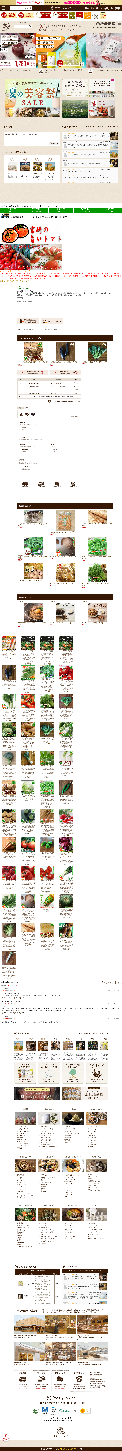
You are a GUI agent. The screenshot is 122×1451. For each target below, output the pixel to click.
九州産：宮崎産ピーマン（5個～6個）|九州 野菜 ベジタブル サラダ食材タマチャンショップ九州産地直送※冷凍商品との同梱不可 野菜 (47, 694)
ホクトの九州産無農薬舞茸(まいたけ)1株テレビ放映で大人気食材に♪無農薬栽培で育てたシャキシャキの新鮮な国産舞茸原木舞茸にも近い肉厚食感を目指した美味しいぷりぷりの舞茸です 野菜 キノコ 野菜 (9, 639)
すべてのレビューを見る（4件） (113, 821)
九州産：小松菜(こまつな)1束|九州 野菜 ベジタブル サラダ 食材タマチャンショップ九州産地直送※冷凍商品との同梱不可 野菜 (47, 579)
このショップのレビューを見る (113, 823)
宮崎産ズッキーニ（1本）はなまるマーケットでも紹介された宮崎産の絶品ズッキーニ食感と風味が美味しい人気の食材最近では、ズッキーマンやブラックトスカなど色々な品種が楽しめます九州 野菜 (28, 667)
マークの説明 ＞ (75, 256)
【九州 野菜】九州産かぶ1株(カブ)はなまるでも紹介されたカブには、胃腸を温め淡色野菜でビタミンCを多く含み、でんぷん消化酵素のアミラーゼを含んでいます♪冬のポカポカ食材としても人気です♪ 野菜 (66, 609)
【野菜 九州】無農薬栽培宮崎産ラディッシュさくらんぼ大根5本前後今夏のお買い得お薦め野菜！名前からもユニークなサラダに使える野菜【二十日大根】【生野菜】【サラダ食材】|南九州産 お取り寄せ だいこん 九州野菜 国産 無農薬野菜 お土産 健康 (66, 669)
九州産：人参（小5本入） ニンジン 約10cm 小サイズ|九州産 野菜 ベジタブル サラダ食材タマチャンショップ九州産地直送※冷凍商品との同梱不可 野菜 (9, 694)
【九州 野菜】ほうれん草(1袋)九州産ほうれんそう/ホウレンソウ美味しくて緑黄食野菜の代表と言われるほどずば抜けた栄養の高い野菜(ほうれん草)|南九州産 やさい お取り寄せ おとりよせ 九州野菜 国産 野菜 (66, 552)
